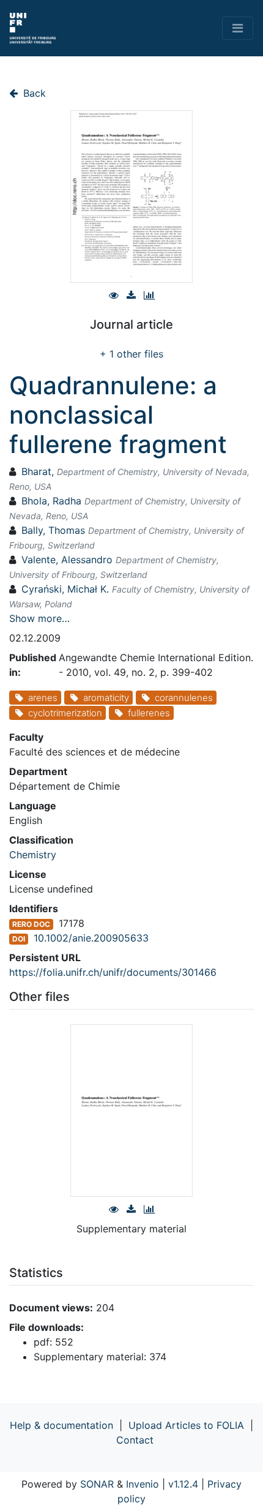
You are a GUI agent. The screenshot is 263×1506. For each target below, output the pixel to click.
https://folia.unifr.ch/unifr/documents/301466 (113, 972)
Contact (135, 1440)
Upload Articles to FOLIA (186, 1425)
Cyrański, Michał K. (65, 589)
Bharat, (37, 471)
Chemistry (32, 855)
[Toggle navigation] (237, 28)
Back (33, 93)
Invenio (142, 1484)
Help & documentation (61, 1425)
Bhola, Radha (51, 501)
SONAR (97, 1484)
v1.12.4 (183, 1484)
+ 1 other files (131, 354)
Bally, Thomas (53, 530)
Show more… (39, 618)
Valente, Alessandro (67, 559)
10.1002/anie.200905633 (91, 938)
